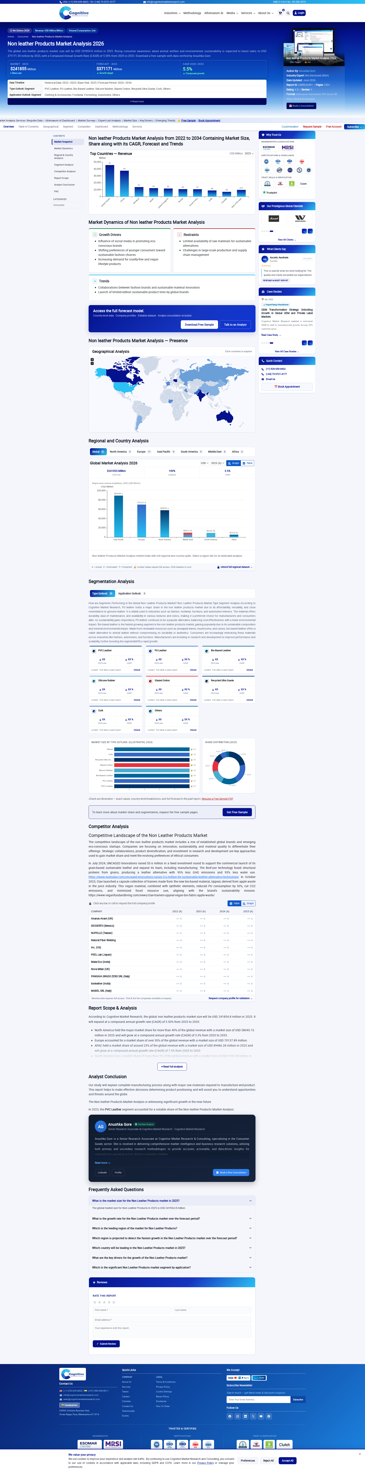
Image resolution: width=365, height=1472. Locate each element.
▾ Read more (137, 101)
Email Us (270, 379)
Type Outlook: (102, 593)
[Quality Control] (279, 170)
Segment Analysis (64, 164)
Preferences (248, 1460)
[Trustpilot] (270, 192)
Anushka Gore (307, 71)
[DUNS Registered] (267, 183)
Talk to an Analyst (235, 324)
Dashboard (101, 126)
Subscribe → (354, 126)
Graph (235, 463)
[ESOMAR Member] (270, 148)
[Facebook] (230, 1416)
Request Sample (312, 126)
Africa (237, 451)
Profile (118, 1172)
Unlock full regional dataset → (237, 567)
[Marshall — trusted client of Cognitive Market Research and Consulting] (273, 218)
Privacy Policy (205, 1463)
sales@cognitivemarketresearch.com (81, 1399)
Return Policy (162, 1396)
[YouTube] (261, 1416)
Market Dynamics (63, 148)
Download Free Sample (199, 324)
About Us (264, 13)
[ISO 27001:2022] (278, 161)
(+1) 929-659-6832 (276, 368)
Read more (101, 1162)
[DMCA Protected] (291, 183)
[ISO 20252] (302, 161)
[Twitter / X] (253, 1416)
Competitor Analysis (65, 171)
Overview (8, 126)
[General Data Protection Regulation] (290, 170)
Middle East (216, 451)
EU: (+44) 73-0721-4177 (102, 1)
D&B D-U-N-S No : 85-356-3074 (289, 1)
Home (11, 36)
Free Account (333, 126)
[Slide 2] (264, 231)
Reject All (268, 1460)
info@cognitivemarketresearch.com (166, 1)
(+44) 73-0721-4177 (276, 374)
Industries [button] (170, 13)
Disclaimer (161, 1401)
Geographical (50, 126)
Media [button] (231, 13)
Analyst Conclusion (64, 184)
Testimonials (128, 1410)
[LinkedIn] (245, 1416)
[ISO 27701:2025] (289, 161)
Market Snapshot (63, 141)
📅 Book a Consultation (301, 105)
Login (300, 12)
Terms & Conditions (165, 1381)
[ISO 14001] (267, 170)
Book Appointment (150, 120)
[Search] (288, 13)
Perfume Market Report (275, 280)
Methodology (192, 13)
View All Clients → (287, 239)
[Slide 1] (262, 231)
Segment (68, 126)
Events (125, 1415)
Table (249, 463)
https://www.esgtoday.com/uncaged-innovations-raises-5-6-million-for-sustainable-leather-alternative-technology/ (164, 877)
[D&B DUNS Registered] (243, 1444)
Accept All (287, 1460)
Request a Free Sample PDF (217, 798)
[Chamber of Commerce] (280, 183)
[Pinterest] (269, 1416)
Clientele (126, 1401)
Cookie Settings (164, 1391)
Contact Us (66, 1383)
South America (191, 451)
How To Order (163, 1406)
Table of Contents (28, 126)
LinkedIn (102, 1172)
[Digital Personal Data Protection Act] (309, 170)
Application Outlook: (131, 593)
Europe (143, 451)
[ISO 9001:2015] (266, 161)
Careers (126, 1396)
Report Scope (61, 178)
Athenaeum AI (213, 13)
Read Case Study (269, 334)
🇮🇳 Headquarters (69, 1405)
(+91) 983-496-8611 (98, 1390)
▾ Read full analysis (172, 1066)
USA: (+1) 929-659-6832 (75, 1)
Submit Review (106, 1343)
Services (246, 13)
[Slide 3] (266, 231)
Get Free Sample (237, 812)
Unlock (137, 670)
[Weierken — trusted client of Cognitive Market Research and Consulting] (300, 218)
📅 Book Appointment (287, 386)
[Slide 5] (271, 231)
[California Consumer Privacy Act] (299, 170)
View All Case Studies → (287, 351)
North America (120, 451)
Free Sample (129, 120)
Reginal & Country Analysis (63, 156)
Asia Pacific (165, 451)
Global (97, 451)
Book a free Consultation (233, 1172)
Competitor (84, 126)
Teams (125, 1391)
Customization (290, 126)
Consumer (23, 36)
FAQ (56, 191)
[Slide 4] (268, 231)
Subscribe (298, 1399)
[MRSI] (287, 148)
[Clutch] (303, 183)
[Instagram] (237, 1416)
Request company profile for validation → (231, 998)
